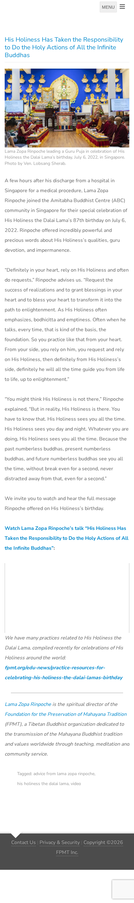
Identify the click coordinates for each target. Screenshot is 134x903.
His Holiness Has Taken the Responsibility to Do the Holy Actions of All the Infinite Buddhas (64, 47)
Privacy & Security (60, 842)
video (76, 784)
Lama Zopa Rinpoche (28, 704)
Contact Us (23, 842)
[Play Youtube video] (69, 599)
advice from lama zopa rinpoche (63, 774)
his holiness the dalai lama (43, 784)
